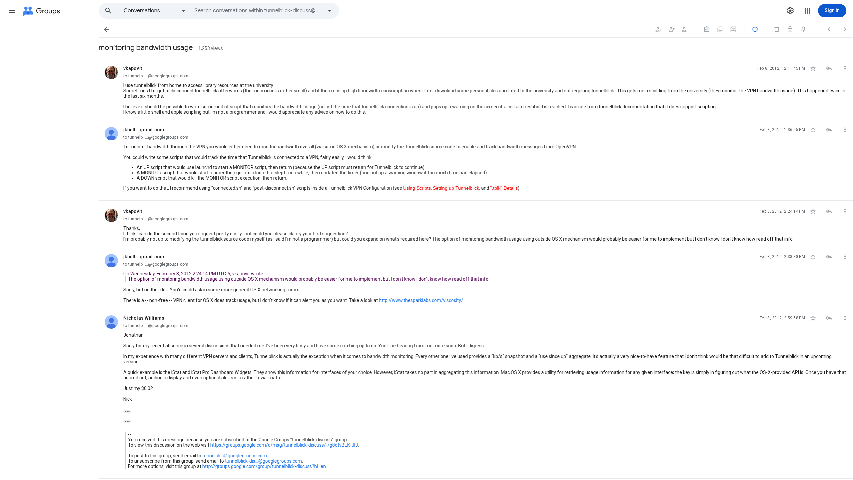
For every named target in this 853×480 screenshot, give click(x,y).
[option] (155, 10)
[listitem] (476, 88)
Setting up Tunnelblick (456, 188)
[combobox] (258, 10)
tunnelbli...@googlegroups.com (234, 455)
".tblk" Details (504, 188)
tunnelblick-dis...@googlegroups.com (263, 461)
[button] (12, 11)
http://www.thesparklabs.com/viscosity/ (421, 300)
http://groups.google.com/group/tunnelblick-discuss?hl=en (264, 466)
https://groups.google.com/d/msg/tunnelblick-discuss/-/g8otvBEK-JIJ (284, 445)
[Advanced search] (329, 10)
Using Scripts (417, 188)
